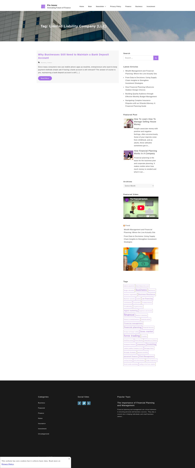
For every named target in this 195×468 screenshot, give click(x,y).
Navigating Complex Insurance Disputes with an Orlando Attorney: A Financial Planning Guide (140, 103)
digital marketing (131, 310)
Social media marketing (131, 364)
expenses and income (145, 310)
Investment (151, 6)
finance (129, 314)
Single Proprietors (151, 360)
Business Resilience (146, 294)
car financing (147, 298)
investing (151, 344)
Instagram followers (130, 344)
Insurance (42, 423)
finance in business (141, 315)
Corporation (136, 302)
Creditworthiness (147, 302)
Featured (41, 408)
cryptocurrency (138, 306)
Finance (128, 6)
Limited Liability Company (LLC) (133, 348)
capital (138, 298)
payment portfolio (143, 352)
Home (82, 6)
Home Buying (139, 340)
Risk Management (146, 356)
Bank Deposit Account (142, 286)
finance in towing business (132, 319)
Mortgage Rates (149, 348)
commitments (128, 302)
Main (90, 6)
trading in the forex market (147, 364)
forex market (146, 331)
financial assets (146, 319)
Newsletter (100, 6)
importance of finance (150, 340)
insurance (141, 344)
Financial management (133, 323)
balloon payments (129, 286)
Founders (144, 336)
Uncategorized (43, 434)
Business (138, 6)
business (141, 289)
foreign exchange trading (131, 331)
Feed (128, 225)
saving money (128, 360)
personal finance (131, 356)
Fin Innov (52, 5)
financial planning (132, 327)
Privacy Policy (115, 6)
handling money (128, 340)
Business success (129, 298)
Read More (45, 78)
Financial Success (148, 327)
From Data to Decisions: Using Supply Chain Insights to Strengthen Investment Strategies (141, 80)
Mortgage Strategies (130, 352)
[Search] (155, 58)
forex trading (132, 335)
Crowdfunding (128, 306)
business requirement (130, 294)
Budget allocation (129, 290)
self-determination (139, 360)
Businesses (152, 290)
